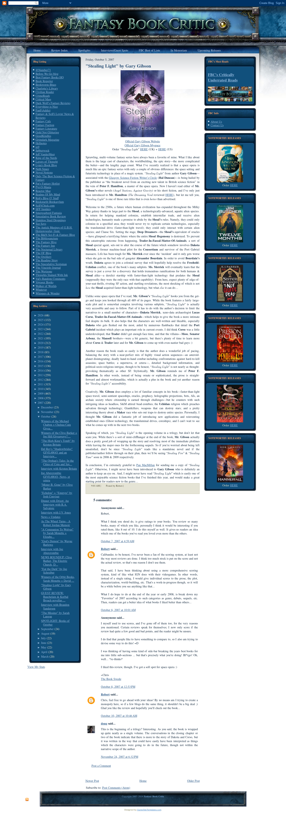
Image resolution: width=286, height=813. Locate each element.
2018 (41, 352)
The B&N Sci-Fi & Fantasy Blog (55, 235)
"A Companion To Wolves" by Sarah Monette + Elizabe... (57, 533)
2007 (41, 403)
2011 (41, 384)
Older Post (193, 781)
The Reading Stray (47, 260)
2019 (41, 347)
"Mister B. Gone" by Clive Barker (57, 486)
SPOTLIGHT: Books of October (55, 622)
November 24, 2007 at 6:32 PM (119, 757)
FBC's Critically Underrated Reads (223, 77)
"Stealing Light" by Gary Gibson (56, 587)
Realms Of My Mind (48, 194)
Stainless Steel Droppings (51, 220)
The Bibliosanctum (47, 238)
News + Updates (50, 517)
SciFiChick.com (45, 205)
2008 (41, 398)
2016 (41, 361)
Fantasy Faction (45, 125)
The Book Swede (111, 679)
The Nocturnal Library (49, 249)
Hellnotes (41, 143)
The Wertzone (44, 271)
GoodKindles (43, 136)
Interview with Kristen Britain (59, 468)
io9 (37, 147)
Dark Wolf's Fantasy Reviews (53, 103)
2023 (41, 329)
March (45, 656)
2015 (41, 366)
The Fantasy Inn (45, 246)
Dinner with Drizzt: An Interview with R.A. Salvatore (55, 504)
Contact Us (217, 125)
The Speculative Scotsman (51, 264)
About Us (216, 122)
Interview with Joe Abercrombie (52, 551)
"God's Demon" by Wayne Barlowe (56, 543)
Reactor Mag (43, 191)
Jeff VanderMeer (45, 154)
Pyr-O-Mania (43, 187)
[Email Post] (126, 485)
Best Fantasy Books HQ (50, 77)
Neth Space (42, 169)
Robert (105, 549)
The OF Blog (43, 253)
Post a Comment (101, 766)
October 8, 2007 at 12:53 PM (118, 687)
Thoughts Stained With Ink (52, 275)
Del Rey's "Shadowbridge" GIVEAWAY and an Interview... (57, 452)
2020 (41, 343)
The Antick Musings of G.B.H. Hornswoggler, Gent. (54, 229)
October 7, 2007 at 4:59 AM (117, 541)
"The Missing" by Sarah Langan (55, 615)
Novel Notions (44, 172)
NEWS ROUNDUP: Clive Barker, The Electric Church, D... (56, 560)
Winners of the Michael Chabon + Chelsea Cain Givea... (56, 424)
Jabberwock (42, 150)
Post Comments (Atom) (116, 788)
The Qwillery (44, 257)
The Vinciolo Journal (48, 268)
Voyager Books (44, 282)
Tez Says (41, 224)
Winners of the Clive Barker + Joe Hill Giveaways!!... (59, 434)
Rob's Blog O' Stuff (47, 198)
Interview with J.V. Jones (56, 512)
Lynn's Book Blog (46, 165)
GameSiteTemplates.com (149, 810)
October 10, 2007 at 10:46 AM (119, 716)
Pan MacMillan (145, 465)
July (43, 638)
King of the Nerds (46, 158)
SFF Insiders (43, 209)
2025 (41, 320)
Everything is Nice (47, 107)
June (43, 643)
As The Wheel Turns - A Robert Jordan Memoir (55, 523)
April (44, 652)
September (47, 629)
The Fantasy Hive (46, 242)
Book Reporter (44, 81)
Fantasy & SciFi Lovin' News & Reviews (55, 116)
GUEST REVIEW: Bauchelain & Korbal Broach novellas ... (54, 596)
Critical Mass (43, 99)
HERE (169, 195)
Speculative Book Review (51, 216)
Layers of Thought (47, 162)
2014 (41, 370)
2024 (41, 324)
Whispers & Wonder (48, 293)
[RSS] (27, 799)
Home (143, 781)
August (45, 633)
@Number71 (43, 70)
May (43, 647)
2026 (41, 315)
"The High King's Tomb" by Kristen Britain (58, 442)
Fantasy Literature (46, 128)
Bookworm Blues (46, 85)
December (47, 407)
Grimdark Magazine (47, 140)
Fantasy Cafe (43, 121)
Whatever (41, 289)
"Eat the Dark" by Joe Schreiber (54, 571)
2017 (41, 357)
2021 (41, 338)
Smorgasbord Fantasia (49, 213)
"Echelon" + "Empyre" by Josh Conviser (56, 495)
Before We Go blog (47, 74)
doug (104, 723)
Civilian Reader (45, 92)
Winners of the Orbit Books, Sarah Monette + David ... (58, 579)
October (45, 416)
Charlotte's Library (47, 88)
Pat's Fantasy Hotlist (48, 183)
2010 (41, 389)
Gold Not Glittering (47, 132)
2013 (41, 375)
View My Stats (36, 667)
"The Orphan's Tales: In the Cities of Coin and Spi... (57, 462)
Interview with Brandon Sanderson (55, 606)
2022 (41, 334)
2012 (41, 380)
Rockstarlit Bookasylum (50, 202)
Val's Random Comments (50, 279)
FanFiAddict (43, 110)
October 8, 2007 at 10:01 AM (118, 610)
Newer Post (92, 781)
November (47, 412)
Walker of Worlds (46, 286)
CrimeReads (43, 96)
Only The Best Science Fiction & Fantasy (55, 178)
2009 (41, 393)
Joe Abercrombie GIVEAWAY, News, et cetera (55, 476)
